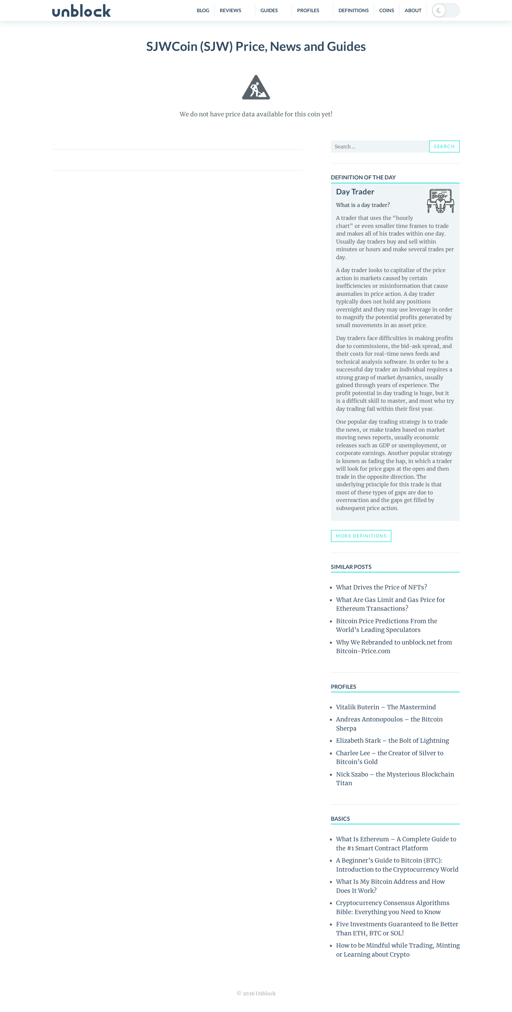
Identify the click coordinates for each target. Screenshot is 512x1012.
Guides (269, 10)
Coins (386, 10)
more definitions (361, 536)
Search (444, 146)
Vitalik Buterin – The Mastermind (386, 707)
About (413, 10)
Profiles (308, 10)
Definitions (354, 10)
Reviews (230, 10)
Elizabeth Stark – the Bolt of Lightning (392, 740)
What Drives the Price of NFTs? (381, 587)
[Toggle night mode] (446, 10)
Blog (203, 10)
